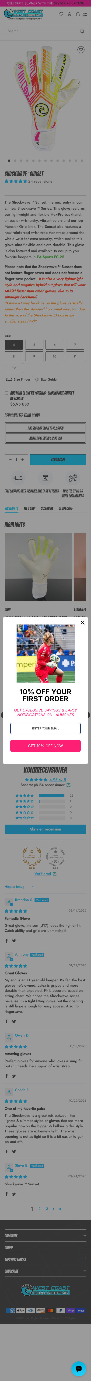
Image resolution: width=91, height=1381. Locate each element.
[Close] (82, 622)
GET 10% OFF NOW (45, 745)
